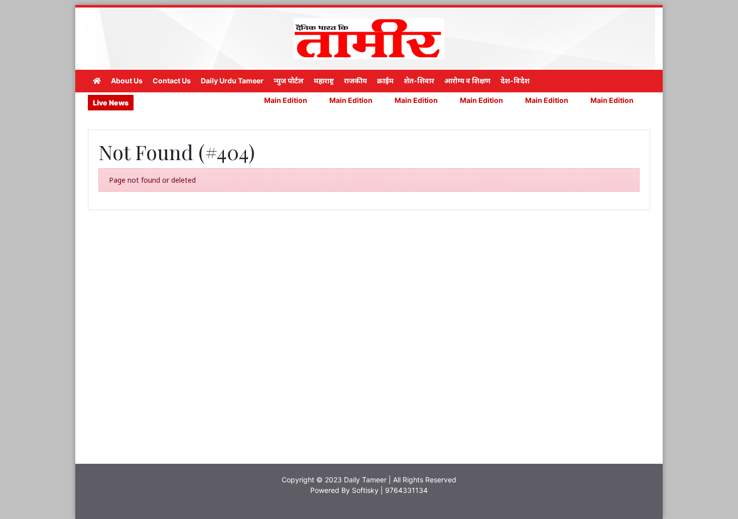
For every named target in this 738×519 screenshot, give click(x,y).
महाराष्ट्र (324, 80)
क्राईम (385, 80)
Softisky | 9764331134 (390, 490)
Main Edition (269, 100)
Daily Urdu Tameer (232, 80)
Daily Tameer (365, 479)
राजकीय (355, 80)
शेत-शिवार (419, 80)
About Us (127, 80)
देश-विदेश (515, 80)
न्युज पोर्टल (289, 80)
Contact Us (172, 80)
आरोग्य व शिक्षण (467, 80)
